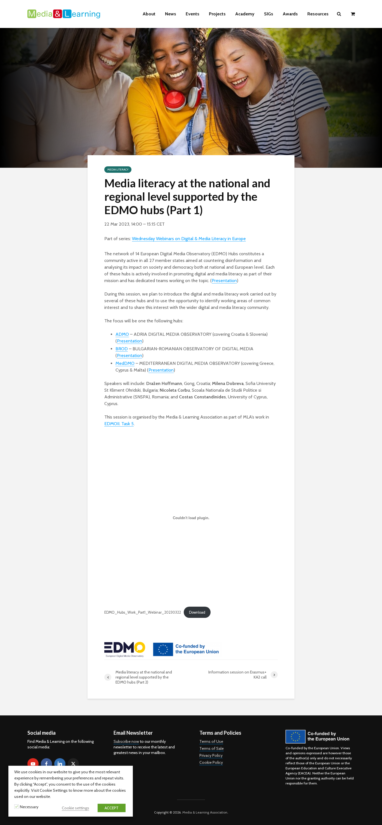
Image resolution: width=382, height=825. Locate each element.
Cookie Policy (211, 762)
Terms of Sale (211, 748)
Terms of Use (211, 741)
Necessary (29, 806)
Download (197, 612)
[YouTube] (33, 763)
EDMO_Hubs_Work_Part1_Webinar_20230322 (142, 612)
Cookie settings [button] (75, 807)
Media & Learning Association (204, 812)
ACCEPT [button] (112, 807)
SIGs (268, 13)
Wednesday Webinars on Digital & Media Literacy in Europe (189, 238)
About (149, 13)
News (170, 13)
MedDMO (125, 363)
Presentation (224, 280)
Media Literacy (117, 169)
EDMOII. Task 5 (119, 423)
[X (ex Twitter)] (73, 763)
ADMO (122, 334)
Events (192, 13)
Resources (318, 13)
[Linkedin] (59, 763)
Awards (290, 13)
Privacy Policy (211, 755)
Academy (244, 13)
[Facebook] (46, 763)
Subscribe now (126, 741)
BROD (121, 348)
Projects (217, 13)
